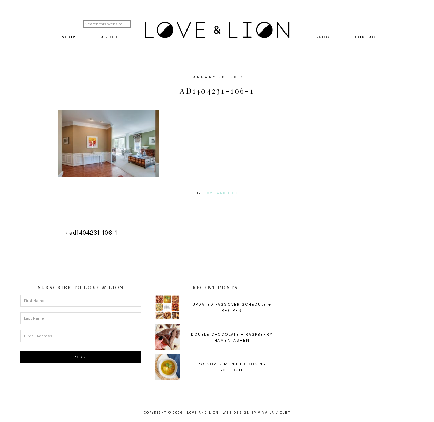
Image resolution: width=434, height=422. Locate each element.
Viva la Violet (274, 412)
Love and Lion (217, 30)
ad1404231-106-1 (93, 232)
